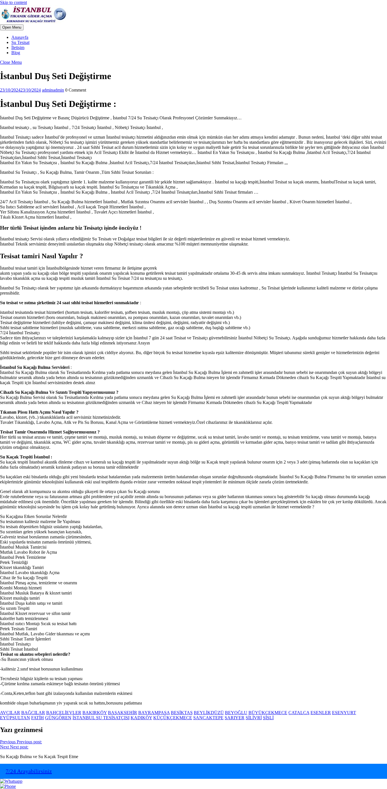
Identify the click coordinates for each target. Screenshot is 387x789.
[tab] (12, 27)
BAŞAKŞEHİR (122, 712)
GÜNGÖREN (58, 717)
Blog (15, 52)
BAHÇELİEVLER (63, 712)
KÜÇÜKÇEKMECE (172, 717)
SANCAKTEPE (208, 717)
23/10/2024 (20, 90)
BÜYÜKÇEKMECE (267, 712)
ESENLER (321, 712)
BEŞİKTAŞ (182, 712)
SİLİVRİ (254, 717)
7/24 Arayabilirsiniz (29, 771)
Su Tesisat (20, 42)
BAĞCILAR (33, 712)
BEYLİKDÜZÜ (209, 712)
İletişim (17, 47)
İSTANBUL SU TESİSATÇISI (101, 717)
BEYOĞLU (236, 712)
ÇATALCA (298, 712)
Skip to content (13, 2)
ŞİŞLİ (268, 717)
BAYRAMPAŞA (154, 712)
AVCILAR (10, 712)
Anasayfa (19, 37)
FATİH (37, 717)
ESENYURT (344, 712)
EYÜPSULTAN (15, 717)
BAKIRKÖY (94, 712)
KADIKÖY (141, 717)
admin (53, 90)
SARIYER (234, 717)
